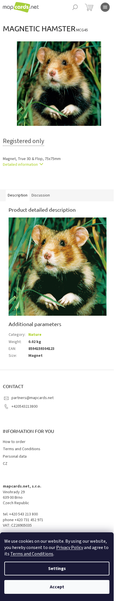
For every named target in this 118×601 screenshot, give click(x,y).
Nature (35, 335)
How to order (14, 442)
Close (32, 181)
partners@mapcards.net (32, 398)
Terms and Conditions (31, 554)
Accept (57, 587)
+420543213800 (24, 406)
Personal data (15, 456)
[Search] (75, 7)
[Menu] (105, 7)
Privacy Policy (69, 547)
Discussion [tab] (41, 195)
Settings (57, 568)
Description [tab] (17, 195)
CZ (5, 464)
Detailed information (20, 164)
